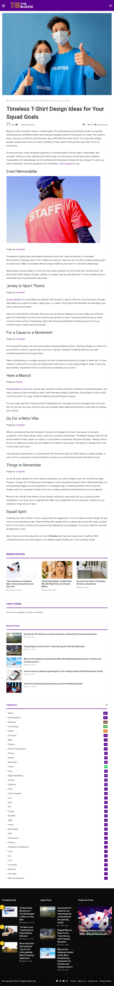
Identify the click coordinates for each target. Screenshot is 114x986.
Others (11, 753)
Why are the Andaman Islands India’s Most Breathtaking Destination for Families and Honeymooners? (65, 958)
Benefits (11, 816)
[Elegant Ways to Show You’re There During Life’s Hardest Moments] (14, 650)
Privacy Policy (105, 981)
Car (9, 856)
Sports (11, 758)
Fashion (11, 744)
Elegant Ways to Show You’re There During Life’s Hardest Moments (54, 646)
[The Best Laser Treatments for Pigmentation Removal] (9, 931)
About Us (82, 981)
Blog (10, 740)
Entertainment (14, 717)
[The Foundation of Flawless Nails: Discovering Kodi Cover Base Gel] (21, 570)
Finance (11, 842)
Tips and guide (14, 793)
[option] (95, 922)
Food (10, 789)
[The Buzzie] (21, 5)
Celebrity (12, 784)
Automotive (13, 838)
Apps (10, 820)
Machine (12, 869)
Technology (13, 726)
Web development (16, 878)
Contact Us (93, 981)
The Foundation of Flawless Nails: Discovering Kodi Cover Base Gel (20, 584)
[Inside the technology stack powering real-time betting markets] (14, 687)
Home (11, 101)
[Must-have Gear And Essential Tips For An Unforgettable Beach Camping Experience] (9, 947)
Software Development (18, 847)
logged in (22, 612)
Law (10, 798)
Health (11, 731)
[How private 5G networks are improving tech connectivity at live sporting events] (14, 638)
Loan (10, 851)
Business (12, 722)
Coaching (12, 865)
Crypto (11, 811)
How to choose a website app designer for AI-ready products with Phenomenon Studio (63, 671)
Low (10, 860)
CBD (10, 833)
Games (11, 780)
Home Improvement (17, 749)
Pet (9, 807)
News (10, 713)
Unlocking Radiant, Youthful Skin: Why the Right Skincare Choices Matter (57, 584)
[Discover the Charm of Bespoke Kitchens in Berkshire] (92, 570)
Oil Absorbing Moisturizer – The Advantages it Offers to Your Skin (26, 914)
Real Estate (13, 829)
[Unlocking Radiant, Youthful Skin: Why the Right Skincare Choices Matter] (57, 570)
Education (12, 762)
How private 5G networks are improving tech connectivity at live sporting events (60, 634)
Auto (10, 802)
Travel (11, 766)
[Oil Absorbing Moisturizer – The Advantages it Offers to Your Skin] (9, 912)
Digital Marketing (15, 775)
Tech (10, 771)
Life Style (19, 101)
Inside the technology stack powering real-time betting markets (53, 684)
